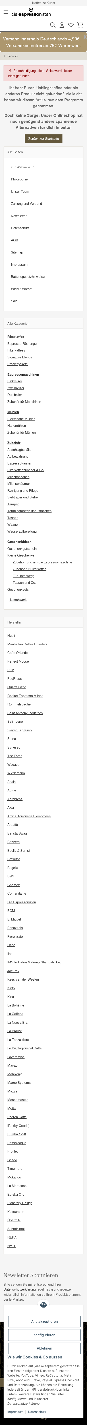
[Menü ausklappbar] (6, 12)
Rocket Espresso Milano (25, 696)
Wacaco (13, 764)
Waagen (13, 524)
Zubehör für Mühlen (21, 432)
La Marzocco (17, 1186)
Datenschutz (37, 1412)
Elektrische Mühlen (21, 419)
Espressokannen (19, 463)
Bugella (12, 868)
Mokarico (14, 1177)
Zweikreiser (15, 388)
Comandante (16, 893)
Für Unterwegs (23, 576)
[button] (52, 25)
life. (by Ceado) (18, 1126)
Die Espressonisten (21, 902)
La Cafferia (15, 1014)
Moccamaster (17, 1100)
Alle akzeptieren (44, 1321)
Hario (11, 945)
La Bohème (15, 1005)
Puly (10, 670)
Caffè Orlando (17, 653)
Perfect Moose (18, 661)
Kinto (11, 988)
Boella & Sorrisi (18, 850)
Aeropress (15, 799)
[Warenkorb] (79, 25)
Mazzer (13, 1091)
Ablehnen (44, 1348)
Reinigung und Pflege (22, 490)
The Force (14, 756)
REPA (12, 1237)
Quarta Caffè (16, 687)
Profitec (13, 1151)
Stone (11, 739)
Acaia (11, 782)
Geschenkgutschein (22, 548)
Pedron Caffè (17, 1117)
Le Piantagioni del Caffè (24, 1048)
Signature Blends (19, 357)
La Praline (14, 1031)
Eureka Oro (15, 1194)
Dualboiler (14, 395)
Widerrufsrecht (21, 289)
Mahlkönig (14, 1074)
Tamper (13, 504)
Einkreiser (14, 381)
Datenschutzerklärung (20, 1289)
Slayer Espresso (19, 730)
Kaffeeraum (15, 1211)
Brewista (13, 859)
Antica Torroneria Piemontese (29, 816)
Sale (14, 301)
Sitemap (17, 252)
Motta (11, 1108)
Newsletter (19, 216)
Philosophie (19, 179)
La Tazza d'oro (18, 1040)
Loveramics (16, 1057)
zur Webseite (21, 167)
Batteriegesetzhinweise (28, 276)
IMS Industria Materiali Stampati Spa (33, 962)
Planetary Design (19, 1203)
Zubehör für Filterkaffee (29, 569)
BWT (11, 876)
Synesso (13, 747)
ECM (11, 910)
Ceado (12, 1160)
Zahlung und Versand (26, 203)
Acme (11, 790)
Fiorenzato (15, 936)
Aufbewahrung (17, 456)
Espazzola (15, 928)
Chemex (13, 885)
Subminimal (16, 1229)
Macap (12, 1065)
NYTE (11, 1246)
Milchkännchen (18, 477)
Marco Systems (19, 1082)
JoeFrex (13, 971)
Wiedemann (16, 773)
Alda (10, 807)
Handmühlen (16, 425)
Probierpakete (17, 364)
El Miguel (14, 919)
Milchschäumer (18, 483)
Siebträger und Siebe (22, 497)
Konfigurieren (44, 1335)
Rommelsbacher (19, 704)
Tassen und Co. (24, 582)
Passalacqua (16, 1143)
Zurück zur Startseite (43, 138)
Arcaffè (12, 824)
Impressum (15, 1412)
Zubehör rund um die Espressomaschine (42, 562)
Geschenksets (18, 589)
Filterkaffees (16, 350)
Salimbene (15, 721)
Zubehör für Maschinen (24, 402)
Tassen (12, 518)
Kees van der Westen (23, 979)
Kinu (10, 996)
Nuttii (11, 635)
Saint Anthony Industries (25, 713)
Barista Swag (17, 833)
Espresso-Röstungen (22, 343)
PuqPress (14, 678)
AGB (14, 240)
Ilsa (9, 954)
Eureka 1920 (16, 1134)
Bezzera (13, 842)
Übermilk (14, 1220)
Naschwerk (18, 600)
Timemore (14, 1168)
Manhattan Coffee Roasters (27, 644)
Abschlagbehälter (20, 450)
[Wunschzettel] (71, 25)
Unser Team (20, 191)
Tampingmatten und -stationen (29, 511)
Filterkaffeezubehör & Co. (25, 470)
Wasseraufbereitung (22, 531)
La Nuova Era (17, 1022)
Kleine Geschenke (20, 555)
